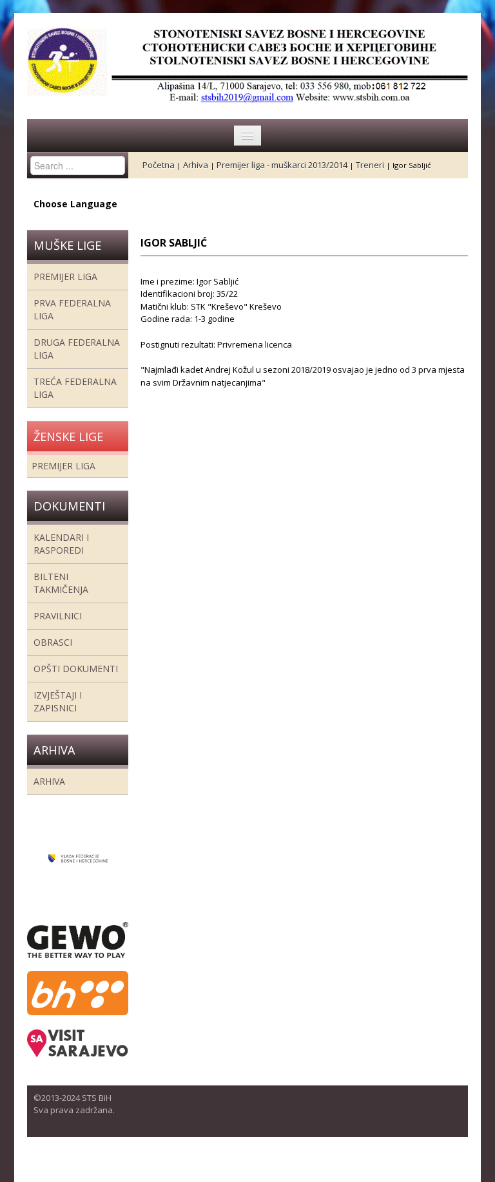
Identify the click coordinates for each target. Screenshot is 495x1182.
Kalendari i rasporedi (61, 543)
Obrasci (53, 642)
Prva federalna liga (72, 309)
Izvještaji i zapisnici (58, 701)
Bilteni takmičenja (61, 583)
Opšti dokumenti (76, 668)
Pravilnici (58, 616)
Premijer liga (65, 276)
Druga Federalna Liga (77, 348)
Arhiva (49, 781)
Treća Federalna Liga (75, 387)
